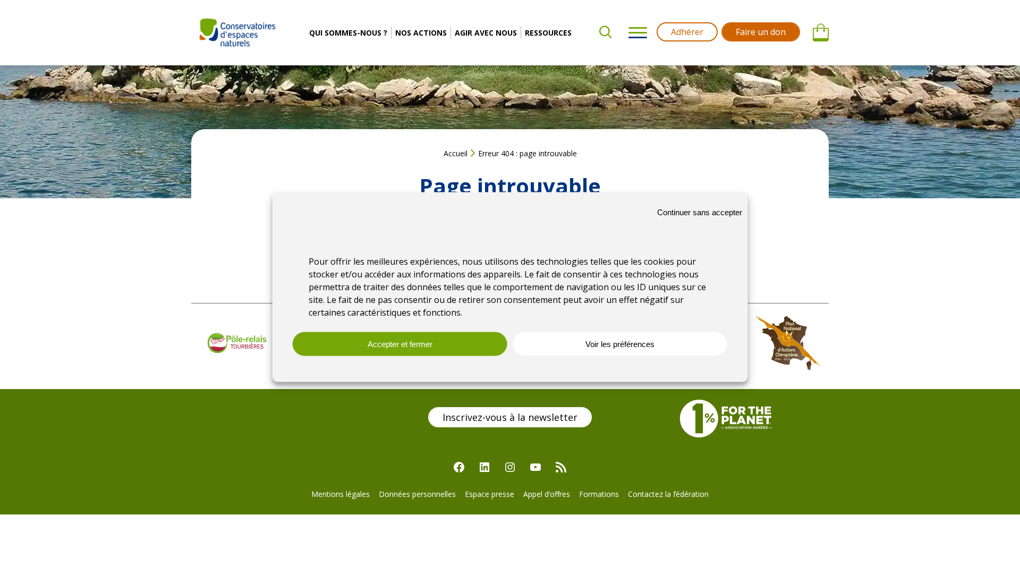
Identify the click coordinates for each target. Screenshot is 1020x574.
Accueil (456, 153)
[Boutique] (821, 33)
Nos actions (421, 33)
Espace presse (489, 494)
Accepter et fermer (400, 344)
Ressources (548, 33)
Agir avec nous (486, 33)
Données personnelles (417, 494)
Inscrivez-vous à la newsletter (510, 417)
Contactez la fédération (668, 494)
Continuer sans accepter (699, 211)
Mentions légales (340, 494)
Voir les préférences (619, 344)
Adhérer (687, 32)
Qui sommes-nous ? (348, 33)
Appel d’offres (546, 494)
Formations (599, 494)
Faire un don (761, 32)
